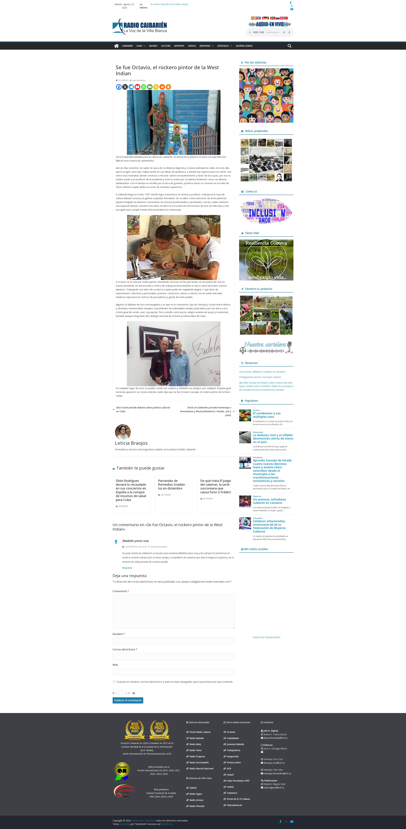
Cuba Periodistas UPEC (238, 780)
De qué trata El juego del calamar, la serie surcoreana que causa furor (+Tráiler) (215, 486)
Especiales (223, 45)
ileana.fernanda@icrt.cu (275, 737)
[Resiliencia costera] (266, 241)
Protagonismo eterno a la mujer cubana (260, 377)
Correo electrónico (125, 649)
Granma (230, 731)
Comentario (121, 591)
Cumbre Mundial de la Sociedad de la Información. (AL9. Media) (147, 747)
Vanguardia (232, 756)
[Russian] (278, 17)
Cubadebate (232, 738)
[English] (257, 17)
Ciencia (192, 45)
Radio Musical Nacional (201, 768)
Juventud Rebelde (235, 744)
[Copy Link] (156, 87)
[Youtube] (137, 87)
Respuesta (127, 567)
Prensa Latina (233, 762)
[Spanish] (253, 17)
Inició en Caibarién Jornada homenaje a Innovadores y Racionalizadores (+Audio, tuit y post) (205, 411)
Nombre (119, 634)
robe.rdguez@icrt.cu (273, 787)
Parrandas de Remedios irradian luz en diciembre (171, 484)
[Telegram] (131, 87)
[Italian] (270, 17)
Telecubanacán (234, 805)
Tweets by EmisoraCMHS (266, 637)
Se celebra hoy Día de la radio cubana (169, 4)
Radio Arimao (196, 800)
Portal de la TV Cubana (238, 798)
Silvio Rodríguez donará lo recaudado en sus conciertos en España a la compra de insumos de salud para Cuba (131, 490)
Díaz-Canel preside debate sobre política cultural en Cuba (143, 409)
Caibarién (127, 45)
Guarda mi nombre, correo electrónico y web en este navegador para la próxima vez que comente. (175, 682)
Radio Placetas (196, 806)
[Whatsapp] (143, 87)
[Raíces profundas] (266, 139)
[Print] (162, 87)
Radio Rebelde (196, 738)
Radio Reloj (195, 744)
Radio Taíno (195, 750)
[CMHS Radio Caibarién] (116, 46)
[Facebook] (119, 87)
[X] (125, 87)
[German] (265, 17)
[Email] (150, 87)
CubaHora (231, 792)
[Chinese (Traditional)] (286, 17)
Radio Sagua (195, 793)
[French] (261, 17)
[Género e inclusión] (266, 199)
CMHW (192, 787)
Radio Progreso (197, 756)
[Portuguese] (274, 17)
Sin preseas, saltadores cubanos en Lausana (262, 371)
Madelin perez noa (135, 541)
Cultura (165, 45)
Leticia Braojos (139, 80)
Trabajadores (233, 750)
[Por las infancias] (266, 70)
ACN (228, 768)
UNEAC (230, 786)
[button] (143, 46)
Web (115, 665)
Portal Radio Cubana (199, 731)
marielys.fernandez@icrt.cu (277, 773)
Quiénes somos (244, 45)
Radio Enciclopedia (199, 762)
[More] (168, 87)
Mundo (153, 45)
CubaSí (230, 774)
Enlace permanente (159, 546)
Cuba (139, 45)
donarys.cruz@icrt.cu (274, 762)
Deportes (179, 45)
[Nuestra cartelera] (266, 342)
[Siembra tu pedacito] (266, 296)
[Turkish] (282, 17)
